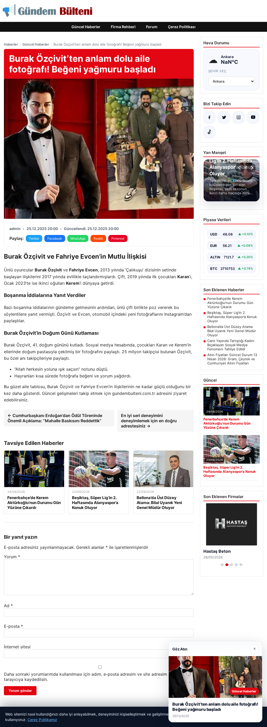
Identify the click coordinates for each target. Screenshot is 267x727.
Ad (8, 605)
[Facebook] (209, 117)
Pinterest (117, 238)
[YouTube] (253, 117)
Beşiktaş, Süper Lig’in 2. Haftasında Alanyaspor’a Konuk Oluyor (232, 316)
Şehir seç (217, 71)
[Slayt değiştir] (222, 564)
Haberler (11, 44)
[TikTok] (209, 132)
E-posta (13, 626)
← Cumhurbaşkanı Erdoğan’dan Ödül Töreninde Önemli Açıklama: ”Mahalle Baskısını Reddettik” (55, 418)
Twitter (34, 238)
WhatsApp (77, 238)
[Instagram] (239, 117)
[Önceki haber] (240, 167)
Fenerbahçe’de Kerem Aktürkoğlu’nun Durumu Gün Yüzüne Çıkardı (230, 302)
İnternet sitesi (17, 646)
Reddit (98, 238)
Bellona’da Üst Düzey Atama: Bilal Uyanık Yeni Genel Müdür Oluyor (231, 331)
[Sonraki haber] (251, 167)
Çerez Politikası (182, 26)
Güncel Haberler (85, 26)
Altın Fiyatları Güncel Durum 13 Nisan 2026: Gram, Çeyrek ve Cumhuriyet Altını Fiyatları (232, 359)
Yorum (12, 556)
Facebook (54, 238)
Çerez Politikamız (42, 719)
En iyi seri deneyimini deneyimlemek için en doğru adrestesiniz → (149, 420)
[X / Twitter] (224, 117)
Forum (151, 26)
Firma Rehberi (123, 26)
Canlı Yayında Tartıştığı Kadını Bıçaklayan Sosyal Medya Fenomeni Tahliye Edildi (230, 345)
